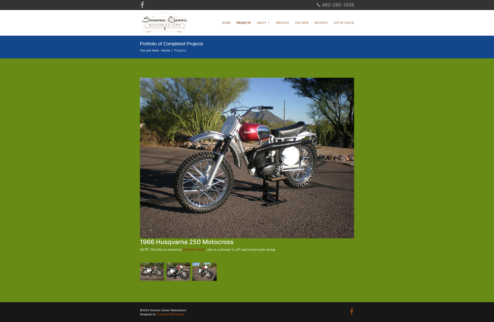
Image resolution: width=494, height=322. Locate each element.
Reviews (321, 23)
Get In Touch (344, 23)
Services (282, 23)
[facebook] (142, 6)
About (261, 23)
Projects (243, 23)
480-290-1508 (338, 5)
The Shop (302, 23)
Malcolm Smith (194, 249)
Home (226, 23)
